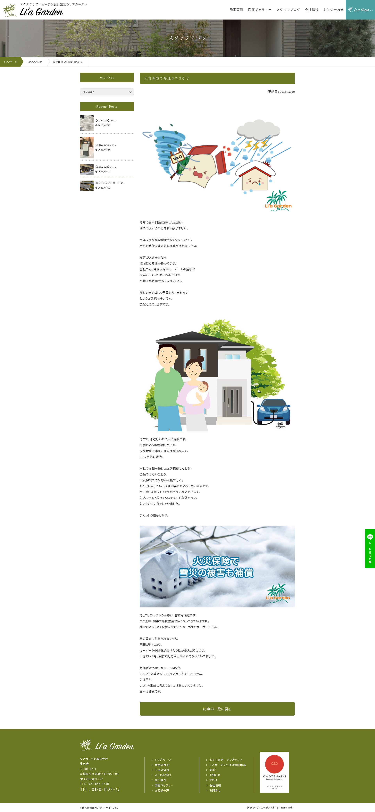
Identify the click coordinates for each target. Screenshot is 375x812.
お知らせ (214, 775)
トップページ (163, 760)
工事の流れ (162, 770)
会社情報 (215, 785)
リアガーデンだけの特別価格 (227, 765)
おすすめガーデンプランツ (225, 760)
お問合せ (215, 790)
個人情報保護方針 (92, 807)
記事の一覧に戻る (217, 708)
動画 (212, 770)
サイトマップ (112, 807)
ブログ (213, 780)
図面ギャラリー (164, 785)
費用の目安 (162, 765)
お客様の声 (162, 790)
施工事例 (160, 780)
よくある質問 (163, 775)
